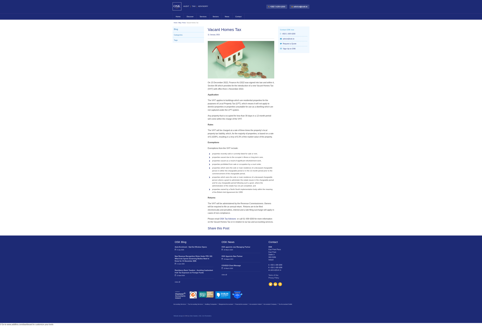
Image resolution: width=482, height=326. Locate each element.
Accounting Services (179, 304)
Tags (176, 40)
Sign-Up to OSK (289, 49)
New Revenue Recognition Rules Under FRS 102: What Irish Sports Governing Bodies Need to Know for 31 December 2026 (194, 258)
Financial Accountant (241, 304)
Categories (178, 35)
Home (178, 17)
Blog (179, 22)
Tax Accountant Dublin (285, 304)
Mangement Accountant (226, 304)
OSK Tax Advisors (228, 219)
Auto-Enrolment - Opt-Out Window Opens (191, 247)
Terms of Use (273, 275)
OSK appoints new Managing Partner (236, 247)
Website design (178, 316)
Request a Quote (289, 44)
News (227, 17)
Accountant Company (270, 304)
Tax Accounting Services (195, 304)
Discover (190, 17)
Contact (238, 17)
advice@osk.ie (288, 39)
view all (177, 282)
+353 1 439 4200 (288, 34)
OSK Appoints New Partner (232, 256)
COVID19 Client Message (231, 265)
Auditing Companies (211, 304)
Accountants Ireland (255, 304)
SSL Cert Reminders (205, 316)
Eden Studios (194, 316)
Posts (184, 22)
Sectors (216, 17)
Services (203, 17)
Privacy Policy (273, 278)
